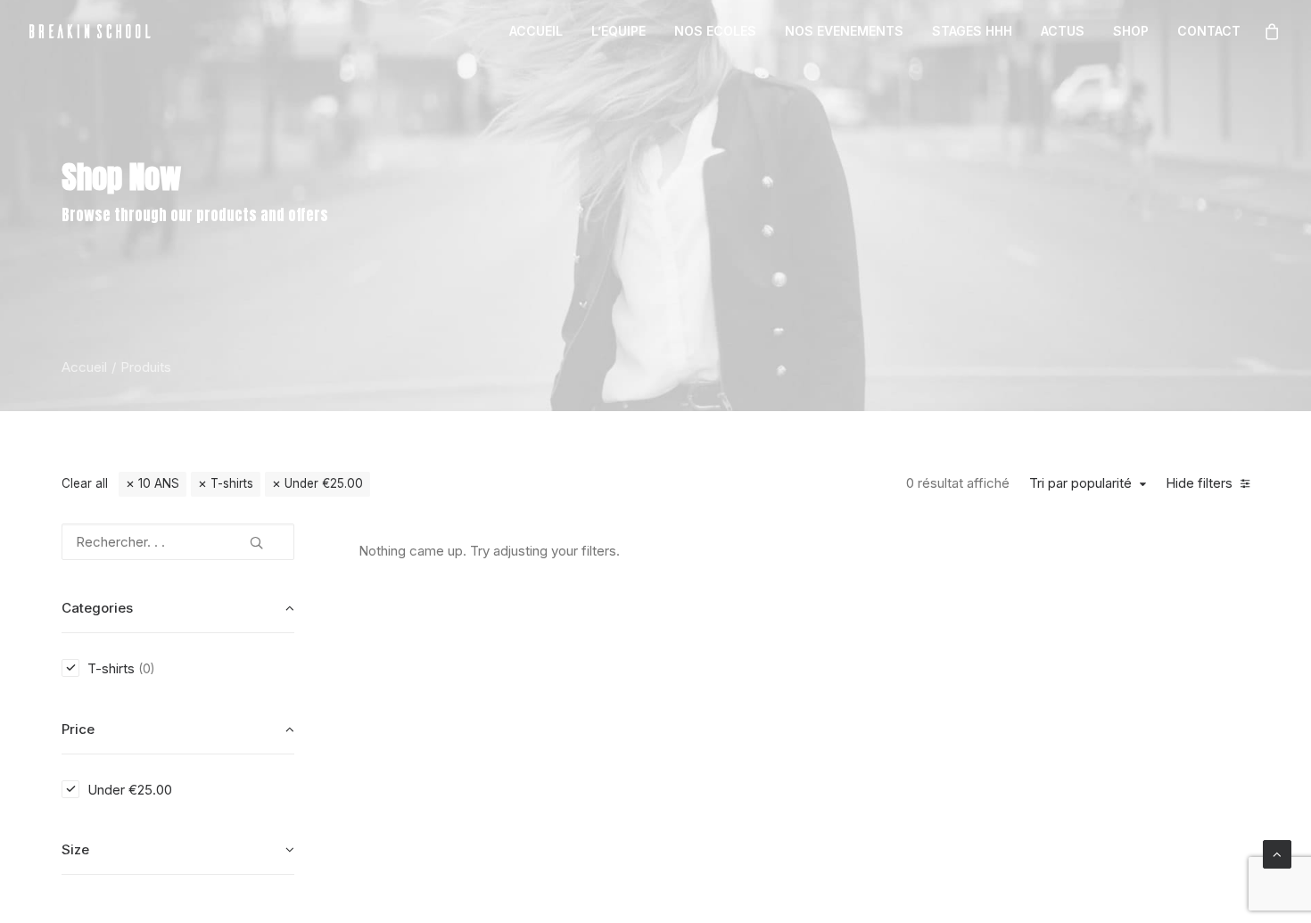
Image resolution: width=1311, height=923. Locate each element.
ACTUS (1062, 30)
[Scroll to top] (1277, 853)
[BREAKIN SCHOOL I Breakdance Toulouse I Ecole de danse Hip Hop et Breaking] (90, 31)
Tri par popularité (1080, 483)
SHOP (1131, 30)
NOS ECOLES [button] (715, 30)
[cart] (1273, 31)
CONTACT (1209, 30)
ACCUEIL (536, 30)
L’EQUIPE (618, 30)
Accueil (84, 366)
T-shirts (231, 483)
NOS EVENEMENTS (844, 30)
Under (323, 483)
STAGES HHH (972, 30)
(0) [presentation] (146, 669)
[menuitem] (536, 31)
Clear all (85, 483)
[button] (256, 536)
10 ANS (158, 483)
